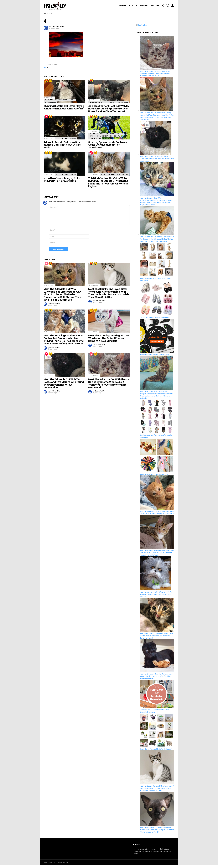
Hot (46, 116)
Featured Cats (125, 5)
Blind (103, 174)
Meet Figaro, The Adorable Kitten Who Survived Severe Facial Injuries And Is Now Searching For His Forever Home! (156, 636)
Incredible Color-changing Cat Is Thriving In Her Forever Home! (62, 180)
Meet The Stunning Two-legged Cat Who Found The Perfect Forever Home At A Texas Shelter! (108, 338)
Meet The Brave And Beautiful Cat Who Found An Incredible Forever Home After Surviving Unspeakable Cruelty (156, 676)
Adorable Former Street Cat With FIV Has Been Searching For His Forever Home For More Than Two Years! (109, 108)
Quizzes (155, 5)
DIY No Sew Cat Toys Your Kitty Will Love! (154, 474)
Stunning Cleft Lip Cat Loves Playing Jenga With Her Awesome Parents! (64, 107)
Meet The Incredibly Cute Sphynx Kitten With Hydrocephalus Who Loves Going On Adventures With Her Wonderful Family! (157, 830)
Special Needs (50, 102)
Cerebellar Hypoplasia (98, 134)
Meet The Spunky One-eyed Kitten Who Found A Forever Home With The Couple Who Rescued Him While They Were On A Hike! (108, 293)
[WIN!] (95, 263)
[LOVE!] (46, 80)
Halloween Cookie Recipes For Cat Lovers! (154, 354)
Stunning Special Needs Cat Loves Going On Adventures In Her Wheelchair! (107, 144)
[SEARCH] (168, 5)
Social (72, 100)
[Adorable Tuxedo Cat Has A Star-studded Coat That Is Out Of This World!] (64, 127)
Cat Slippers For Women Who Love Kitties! (154, 317)
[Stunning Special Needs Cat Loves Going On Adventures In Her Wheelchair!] (109, 127)
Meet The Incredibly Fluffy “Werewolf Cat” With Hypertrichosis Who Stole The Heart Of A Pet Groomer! (156, 594)
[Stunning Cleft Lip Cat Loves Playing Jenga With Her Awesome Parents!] (64, 91)
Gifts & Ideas (142, 5)
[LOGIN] (172, 5)
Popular (46, 263)
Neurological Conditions (100, 136)
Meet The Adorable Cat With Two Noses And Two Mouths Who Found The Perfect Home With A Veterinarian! (64, 383)
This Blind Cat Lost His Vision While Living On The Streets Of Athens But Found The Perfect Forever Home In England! (108, 182)
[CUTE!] (50, 80)
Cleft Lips (49, 100)
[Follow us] (163, 5)
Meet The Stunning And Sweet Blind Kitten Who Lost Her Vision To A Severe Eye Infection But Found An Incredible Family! (157, 553)
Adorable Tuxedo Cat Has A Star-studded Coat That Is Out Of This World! (62, 144)
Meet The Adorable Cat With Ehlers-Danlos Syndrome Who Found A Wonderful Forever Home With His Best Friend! (108, 383)
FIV (105, 102)
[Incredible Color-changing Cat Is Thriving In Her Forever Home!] (64, 164)
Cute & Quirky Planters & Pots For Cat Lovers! (156, 749)
